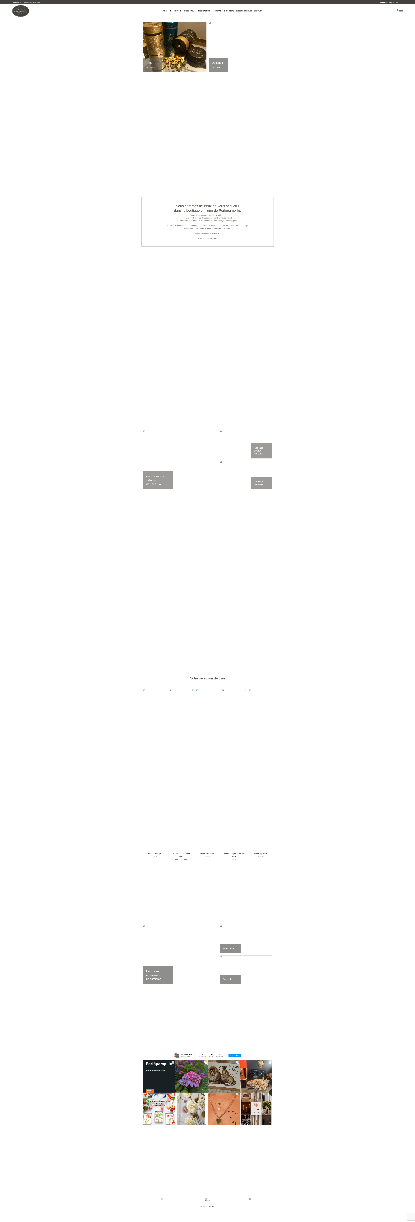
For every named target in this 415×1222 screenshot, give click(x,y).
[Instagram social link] (401, 2)
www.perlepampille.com (207, 238)
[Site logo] (20, 11)
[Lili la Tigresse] (260, 770)
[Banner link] (174, 47)
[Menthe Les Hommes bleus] (181, 770)
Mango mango (154, 854)
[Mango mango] (154, 770)
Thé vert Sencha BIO (207, 854)
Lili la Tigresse (260, 854)
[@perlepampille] (177, 1055)
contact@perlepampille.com (32, 2)
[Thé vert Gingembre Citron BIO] (234, 770)
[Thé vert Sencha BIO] (207, 770)
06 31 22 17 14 (16, 2)
